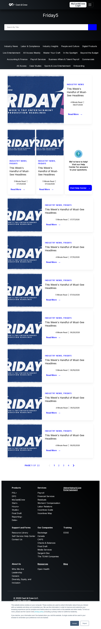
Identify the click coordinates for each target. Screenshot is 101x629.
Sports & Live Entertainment (57, 66)
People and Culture (70, 46)
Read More (75, 114)
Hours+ (15, 506)
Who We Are (18, 569)
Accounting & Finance (17, 59)
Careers (15, 576)
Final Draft (17, 513)
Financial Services (46, 496)
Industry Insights (50, 46)
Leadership (17, 572)
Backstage (42, 532)
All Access (21, 66)
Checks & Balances (46, 543)
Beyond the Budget (89, 53)
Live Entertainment (11, 53)
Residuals (42, 499)
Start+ (15, 503)
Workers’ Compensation (49, 503)
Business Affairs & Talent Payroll (64, 59)
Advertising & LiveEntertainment (72, 489)
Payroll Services (38, 59)
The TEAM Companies (48, 556)
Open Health (43, 569)
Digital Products (89, 46)
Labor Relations (45, 506)
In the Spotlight (70, 53)
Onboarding (78, 66)
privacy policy (39, 611)
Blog (65, 564)
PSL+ (14, 493)
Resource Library (20, 532)
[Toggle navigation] (89, 4)
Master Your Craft (51, 53)
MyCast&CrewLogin (78, 4)
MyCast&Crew (18, 499)
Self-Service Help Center (23, 536)
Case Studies (35, 66)
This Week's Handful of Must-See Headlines (77, 92)
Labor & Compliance (30, 46)
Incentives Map (45, 513)
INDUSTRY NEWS (75, 84)
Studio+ (15, 510)
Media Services (45, 549)
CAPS (40, 539)
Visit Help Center (80, 187)
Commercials (88, 59)
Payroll (41, 493)
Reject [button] (85, 623)
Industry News (11, 46)
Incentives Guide (45, 510)
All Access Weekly (31, 53)
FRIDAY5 (13, 163)
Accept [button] (74, 623)
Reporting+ (17, 517)
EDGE (66, 532)
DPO (14, 496)
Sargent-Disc (44, 553)
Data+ (14, 520)
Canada (41, 536)
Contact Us (17, 539)
